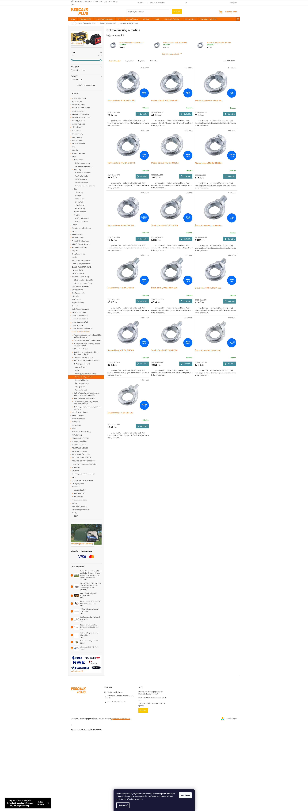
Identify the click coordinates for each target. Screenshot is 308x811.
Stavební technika (78, 153)
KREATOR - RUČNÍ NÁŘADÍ (81, 454)
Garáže (74, 257)
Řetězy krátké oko (81, 380)
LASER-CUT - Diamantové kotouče (84, 464)
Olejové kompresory (82, 163)
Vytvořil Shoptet (231, 718)
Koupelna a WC (79, 493)
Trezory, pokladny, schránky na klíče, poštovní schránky (87, 336)
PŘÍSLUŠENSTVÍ (77, 127)
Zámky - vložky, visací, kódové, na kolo (88, 340)
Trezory (75, 306)
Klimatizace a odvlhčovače (81, 228)
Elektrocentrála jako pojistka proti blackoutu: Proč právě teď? (150, 693)
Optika (74, 225)
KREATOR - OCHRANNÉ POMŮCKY (83, 461)
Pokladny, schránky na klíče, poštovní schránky (87, 408)
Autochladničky (77, 234)
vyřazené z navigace (79, 500)
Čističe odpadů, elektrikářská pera (86, 360)
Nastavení (122, 805)
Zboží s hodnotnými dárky (83, 280)
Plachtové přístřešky (79, 247)
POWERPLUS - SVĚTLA (79, 445)
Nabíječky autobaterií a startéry (83, 474)
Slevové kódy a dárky (79, 506)
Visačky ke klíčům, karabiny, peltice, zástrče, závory (87, 345)
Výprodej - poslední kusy (83, 283)
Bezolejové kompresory (83, 166)
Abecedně (154, 61)
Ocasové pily (79, 199)
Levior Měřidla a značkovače (82, 329)
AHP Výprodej (77, 435)
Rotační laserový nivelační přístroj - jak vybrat (152, 698)
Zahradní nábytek (78, 273)
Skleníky (75, 150)
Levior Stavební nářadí (80, 322)
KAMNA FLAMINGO (78, 121)
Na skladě (78, 70)
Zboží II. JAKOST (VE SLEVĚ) (81, 267)
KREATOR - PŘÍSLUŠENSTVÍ (81, 457)
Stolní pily (78, 195)
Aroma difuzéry (79, 490)
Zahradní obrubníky (79, 312)
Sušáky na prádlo (78, 484)
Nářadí (74, 156)
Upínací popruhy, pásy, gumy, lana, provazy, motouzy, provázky (86, 394)
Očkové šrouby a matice (84, 377)
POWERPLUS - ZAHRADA (80, 438)
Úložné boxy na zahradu (80, 309)
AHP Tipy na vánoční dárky (81, 432)
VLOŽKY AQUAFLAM (79, 98)
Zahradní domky (78, 238)
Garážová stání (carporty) (81, 260)
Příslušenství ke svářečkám (85, 186)
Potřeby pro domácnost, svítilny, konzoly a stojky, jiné (86, 353)
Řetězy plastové (81, 390)
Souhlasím (185, 795)
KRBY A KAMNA (77, 137)
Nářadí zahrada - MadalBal (81, 244)
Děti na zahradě (77, 290)
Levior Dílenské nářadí (80, 319)
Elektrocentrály (77, 134)
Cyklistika (75, 470)
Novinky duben (77, 140)
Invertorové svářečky (83, 173)
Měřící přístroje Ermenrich (81, 264)
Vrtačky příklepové (82, 218)
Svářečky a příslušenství (81, 509)
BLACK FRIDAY (77, 101)
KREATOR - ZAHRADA (79, 451)
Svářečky (77, 169)
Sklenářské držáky (81, 349)
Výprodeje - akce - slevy (80, 277)
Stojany (77, 370)
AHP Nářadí (76, 422)
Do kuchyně (78, 496)
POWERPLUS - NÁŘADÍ (79, 441)
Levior (77, 79)
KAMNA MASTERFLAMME (80, 114)
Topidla (74, 428)
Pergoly (75, 251)
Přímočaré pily (80, 205)
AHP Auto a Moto (78, 415)
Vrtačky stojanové (81, 221)
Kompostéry (76, 299)
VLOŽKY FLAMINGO (78, 124)
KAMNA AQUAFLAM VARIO (81, 108)
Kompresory (78, 160)
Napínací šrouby (80, 367)
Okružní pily (79, 202)
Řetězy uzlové (80, 387)
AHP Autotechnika (78, 419)
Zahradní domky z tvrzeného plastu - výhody (151, 704)
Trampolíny (76, 467)
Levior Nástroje (77, 325)
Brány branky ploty (78, 254)
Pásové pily (79, 192)
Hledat (177, 12)
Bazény (74, 477)
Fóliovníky (75, 296)
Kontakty (141, 3)
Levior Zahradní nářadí (80, 315)
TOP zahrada (76, 130)
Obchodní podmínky (157, 3)
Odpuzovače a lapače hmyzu (82, 480)
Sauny (74, 231)
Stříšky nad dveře (78, 293)
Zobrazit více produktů (170, 54)
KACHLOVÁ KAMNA (78, 111)
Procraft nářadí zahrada (80, 241)
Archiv (143, 710)
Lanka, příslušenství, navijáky (84, 398)
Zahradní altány (77, 270)
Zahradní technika (78, 143)
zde (141, 799)
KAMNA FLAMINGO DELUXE (81, 118)
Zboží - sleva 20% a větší (81, 286)
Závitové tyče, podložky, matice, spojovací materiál (86, 403)
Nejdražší (141, 61)
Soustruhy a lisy (80, 212)
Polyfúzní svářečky (82, 176)
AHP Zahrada (76, 425)
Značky (74, 513)
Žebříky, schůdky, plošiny (83, 357)
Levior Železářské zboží (80, 332)
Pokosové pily (80, 208)
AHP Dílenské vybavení (80, 412)
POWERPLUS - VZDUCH (80, 448)
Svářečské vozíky (81, 182)
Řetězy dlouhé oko (82, 383)
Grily (73, 147)
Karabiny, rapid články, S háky (85, 374)
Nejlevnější (129, 61)
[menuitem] (72, 19)
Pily (75, 189)
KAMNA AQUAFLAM (78, 105)
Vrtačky (77, 215)
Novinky (75, 503)
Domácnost (76, 487)
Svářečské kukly (81, 179)
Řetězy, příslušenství (82, 364)
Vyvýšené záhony (78, 302)
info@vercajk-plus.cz (115, 692)
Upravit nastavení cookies (120, 718)
